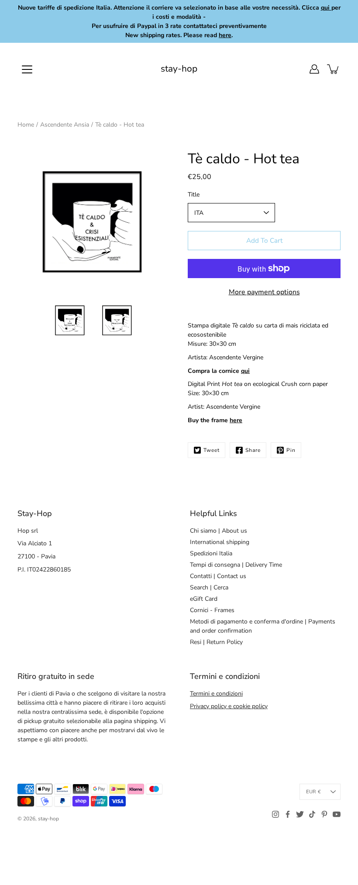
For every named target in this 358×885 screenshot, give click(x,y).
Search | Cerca (209, 587)
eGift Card (203, 599)
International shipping (219, 542)
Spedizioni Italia (211, 553)
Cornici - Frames (212, 610)
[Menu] (27, 69)
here (236, 420)
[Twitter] (300, 814)
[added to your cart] (334, 69)
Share (253, 450)
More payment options (264, 292)
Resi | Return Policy (216, 642)
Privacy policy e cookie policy (229, 706)
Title (194, 194)
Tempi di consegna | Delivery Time (236, 565)
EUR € (313, 792)
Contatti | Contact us (218, 576)
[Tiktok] (312, 814)
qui (245, 371)
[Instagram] (275, 814)
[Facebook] (288, 814)
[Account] (314, 69)
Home (25, 125)
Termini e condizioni (216, 693)
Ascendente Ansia (64, 125)
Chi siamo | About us (218, 531)
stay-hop (179, 68)
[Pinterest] (324, 814)
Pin (291, 450)
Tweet (211, 450)
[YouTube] (337, 814)
